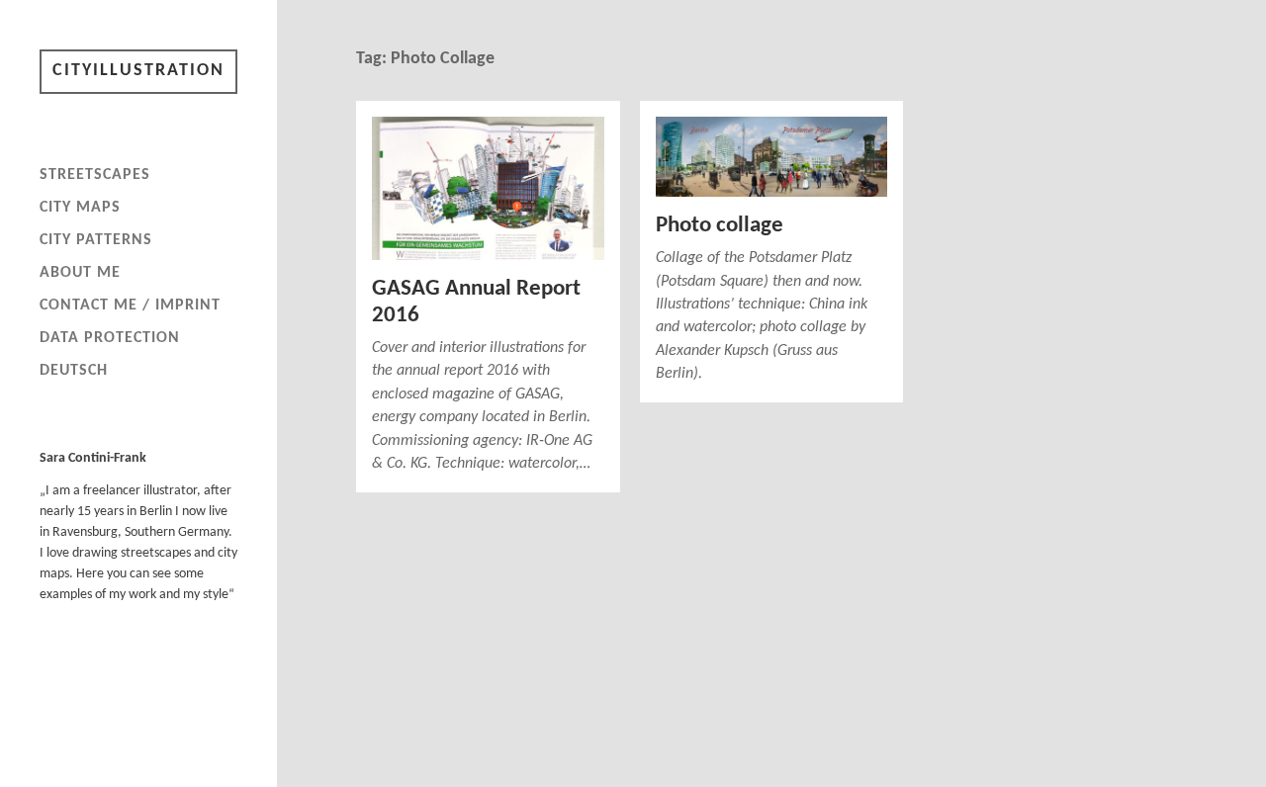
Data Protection (110, 338)
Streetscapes (95, 175)
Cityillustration (138, 70)
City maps (80, 208)
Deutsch (74, 371)
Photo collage (719, 226)
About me (80, 273)
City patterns (96, 240)
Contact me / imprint (130, 305)
